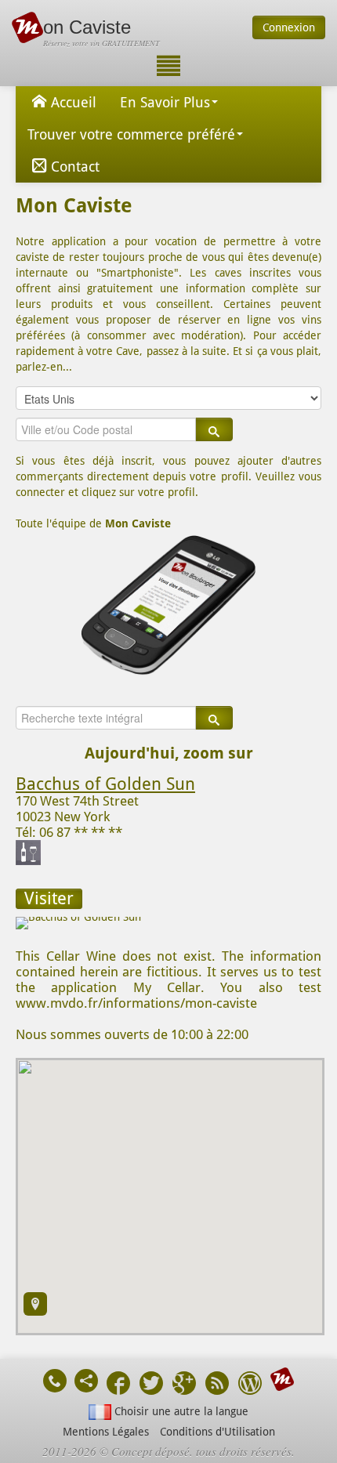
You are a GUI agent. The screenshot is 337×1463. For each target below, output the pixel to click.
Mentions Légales (106, 1431)
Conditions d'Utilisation (217, 1431)
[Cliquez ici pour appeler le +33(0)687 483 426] (55, 1380)
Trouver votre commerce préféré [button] (131, 134)
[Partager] (86, 1380)
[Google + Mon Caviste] (184, 1385)
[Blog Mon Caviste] (250, 1385)
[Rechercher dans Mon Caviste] (214, 718)
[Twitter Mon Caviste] (151, 1385)
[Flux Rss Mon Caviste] (217, 1385)
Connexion (289, 27)
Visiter (49, 898)
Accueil (73, 102)
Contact (75, 166)
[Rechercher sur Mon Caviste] (214, 429)
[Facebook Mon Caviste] (118, 1385)
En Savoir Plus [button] (165, 102)
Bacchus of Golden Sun (105, 784)
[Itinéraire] (35, 1304)
